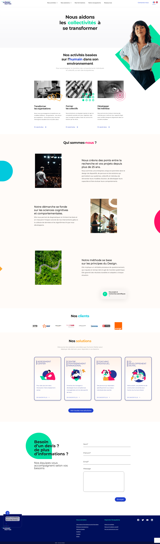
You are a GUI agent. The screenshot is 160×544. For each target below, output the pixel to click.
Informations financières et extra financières (87, 524)
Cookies (78, 534)
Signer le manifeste (109, 524)
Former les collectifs (72, 107)
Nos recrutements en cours (111, 529)
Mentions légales (80, 529)
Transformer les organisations (42, 107)
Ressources (108, 3)
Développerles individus (104, 107)
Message (87, 469)
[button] (52, 3)
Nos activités (51, 3)
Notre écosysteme (94, 3)
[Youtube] (147, 520)
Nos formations (80, 3)
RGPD (77, 536)
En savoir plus (38, 127)
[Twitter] (143, 520)
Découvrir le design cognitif (111, 527)
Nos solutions (65, 3)
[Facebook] (138, 520)
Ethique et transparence (82, 527)
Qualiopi (78, 531)
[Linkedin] (152, 520)
